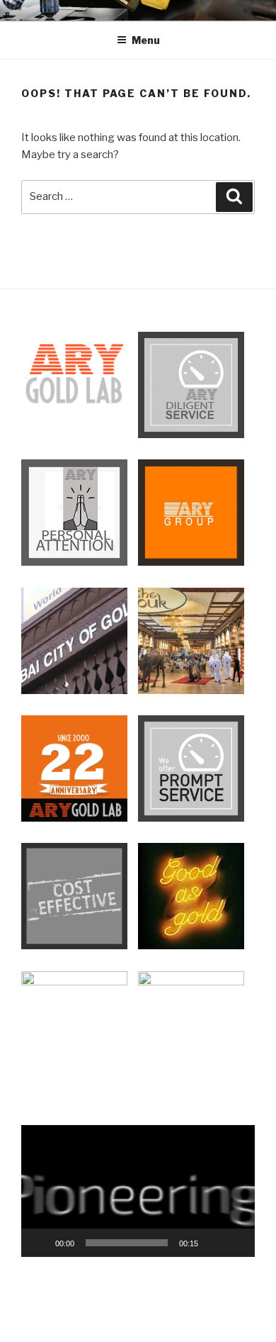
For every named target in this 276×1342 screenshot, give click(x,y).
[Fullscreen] (236, 1243)
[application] (138, 1191)
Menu (146, 40)
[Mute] (214, 1243)
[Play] (40, 1243)
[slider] (127, 1242)
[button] (138, 1191)
